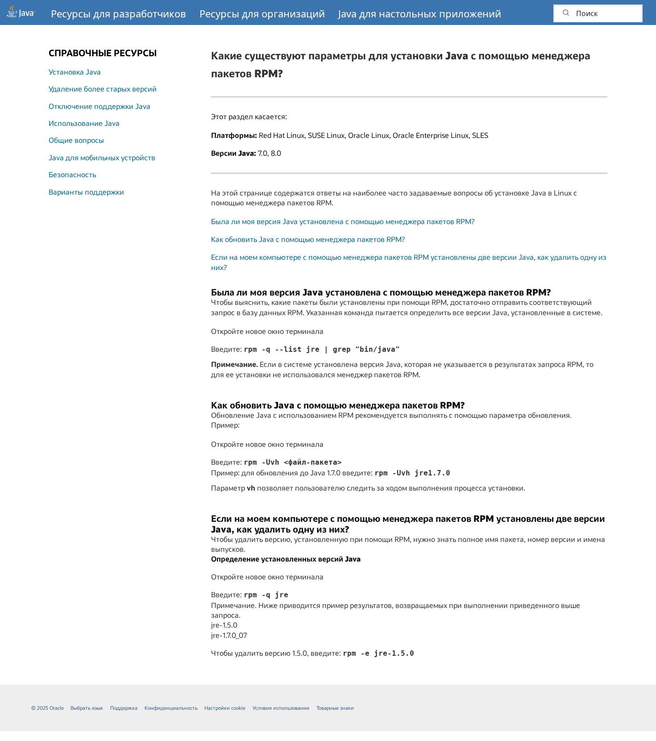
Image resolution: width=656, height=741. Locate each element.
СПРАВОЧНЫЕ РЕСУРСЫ (103, 52)
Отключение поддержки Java (99, 106)
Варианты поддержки (86, 191)
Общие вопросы (76, 140)
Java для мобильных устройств (102, 157)
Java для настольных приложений (419, 13)
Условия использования (281, 707)
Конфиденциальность (171, 707)
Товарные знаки (335, 707)
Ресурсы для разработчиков (118, 13)
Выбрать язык (87, 707)
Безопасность (72, 174)
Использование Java (84, 123)
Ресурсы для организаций (262, 13)
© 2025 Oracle (47, 707)
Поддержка (123, 707)
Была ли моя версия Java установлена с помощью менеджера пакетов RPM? (342, 221)
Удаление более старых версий (103, 88)
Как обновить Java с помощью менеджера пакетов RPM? (308, 239)
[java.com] (21, 12)
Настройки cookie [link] (224, 707)
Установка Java (75, 71)
